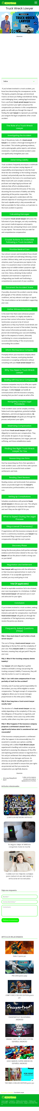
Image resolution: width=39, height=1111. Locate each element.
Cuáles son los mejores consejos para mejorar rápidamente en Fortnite (28, 779)
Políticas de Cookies (22, 1101)
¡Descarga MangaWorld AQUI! (10, 779)
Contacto (12, 1101)
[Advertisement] (19, 56)
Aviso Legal (5, 1101)
